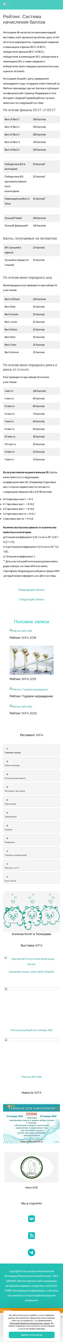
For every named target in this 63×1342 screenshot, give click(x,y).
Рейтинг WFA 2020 (23, 713)
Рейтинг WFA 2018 (23, 638)
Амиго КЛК (31, 1187)
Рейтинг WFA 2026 (31, 1077)
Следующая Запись (31, 599)
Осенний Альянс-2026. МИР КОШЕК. (31, 971)
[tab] (31, 750)
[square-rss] (31, 1235)
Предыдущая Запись (31, 589)
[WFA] (7, 5)
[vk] (31, 1218)
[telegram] (31, 1252)
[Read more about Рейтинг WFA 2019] (32, 660)
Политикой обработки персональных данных (29, 1323)
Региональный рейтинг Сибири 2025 (32, 1030)
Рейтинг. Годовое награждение (31, 696)
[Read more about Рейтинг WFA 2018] (21, 630)
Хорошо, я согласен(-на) (31, 1335)
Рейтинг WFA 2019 (23, 679)
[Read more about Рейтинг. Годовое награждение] (29, 689)
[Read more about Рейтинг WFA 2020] (21, 706)
